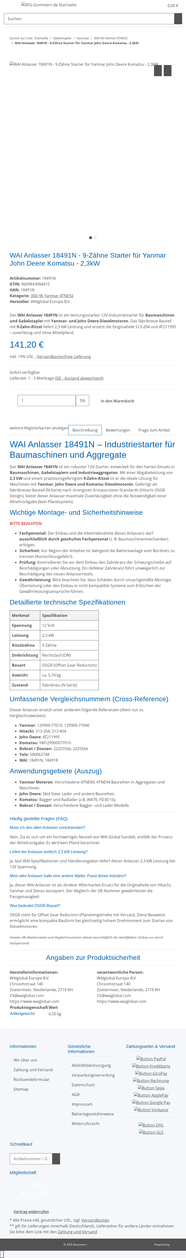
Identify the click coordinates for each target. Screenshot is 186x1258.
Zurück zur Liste (21, 38)
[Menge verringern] (13, 400)
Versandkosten (95, 1220)
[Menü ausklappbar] (10, 5)
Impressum (82, 1104)
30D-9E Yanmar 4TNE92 (52, 295)
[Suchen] (178, 18)
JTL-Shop (176, 1244)
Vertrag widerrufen (31, 1211)
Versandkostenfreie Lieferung (64, 356)
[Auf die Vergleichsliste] (158, 70)
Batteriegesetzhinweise (93, 1114)
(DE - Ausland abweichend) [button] (79, 378)
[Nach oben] (2, 1254)
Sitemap (21, 1089)
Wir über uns (25, 1060)
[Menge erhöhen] (80, 411)
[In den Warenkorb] (13, 58)
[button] (151, 5)
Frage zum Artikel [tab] (154, 430)
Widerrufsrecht (86, 1123)
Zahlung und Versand (33, 1069)
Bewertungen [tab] (118, 430)
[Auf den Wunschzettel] (167, 70)
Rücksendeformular (32, 1079)
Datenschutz (83, 1084)
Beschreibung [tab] (85, 430)
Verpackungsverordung (93, 1075)
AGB (75, 1094)
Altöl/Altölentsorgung (91, 1065)
